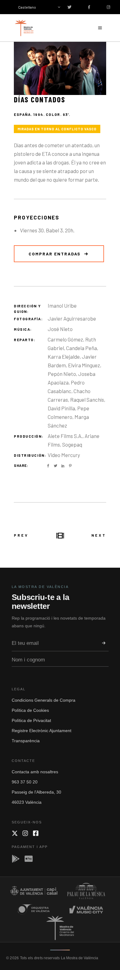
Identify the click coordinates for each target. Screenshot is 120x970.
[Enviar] (104, 643)
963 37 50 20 (25, 781)
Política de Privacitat (31, 720)
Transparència (26, 740)
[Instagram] (25, 833)
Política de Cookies (30, 710)
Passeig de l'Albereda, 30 (36, 792)
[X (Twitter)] (15, 833)
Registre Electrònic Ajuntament (41, 730)
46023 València (27, 802)
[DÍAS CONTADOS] (60, 68)
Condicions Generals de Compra (43, 700)
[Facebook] (36, 833)
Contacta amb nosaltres (35, 771)
